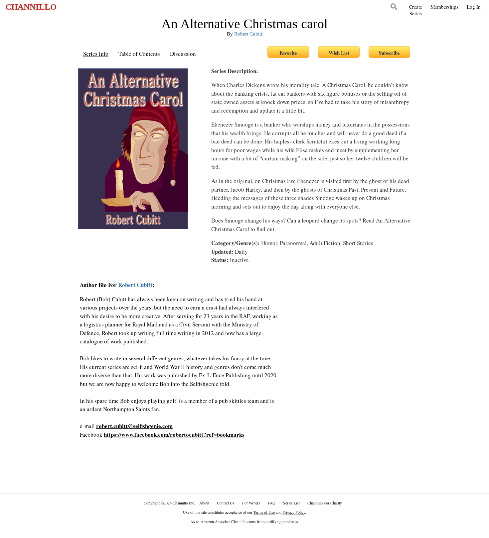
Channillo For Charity (324, 502)
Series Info (95, 53)
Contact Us (226, 502)
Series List (291, 502)
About (204, 502)
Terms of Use (264, 512)
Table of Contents (139, 53)
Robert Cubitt (248, 34)
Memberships (444, 6)
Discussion (183, 53)
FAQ (271, 502)
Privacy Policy (293, 512)
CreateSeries (415, 10)
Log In (474, 6)
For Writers (251, 502)
